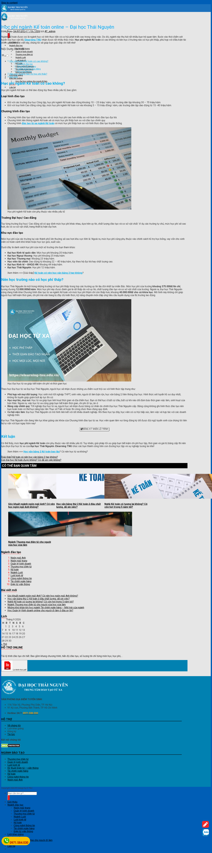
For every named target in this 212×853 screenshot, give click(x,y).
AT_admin (50, 31)
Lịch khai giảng (15, 834)
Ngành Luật (21, 57)
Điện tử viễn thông (20, 584)
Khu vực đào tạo (24, 71)
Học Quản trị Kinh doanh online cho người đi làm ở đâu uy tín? (40, 610)
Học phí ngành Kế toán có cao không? (29, 61)
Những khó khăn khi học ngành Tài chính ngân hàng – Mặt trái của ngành (45, 607)
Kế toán (15, 569)
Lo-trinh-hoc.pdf (19, 670)
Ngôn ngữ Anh (18, 557)
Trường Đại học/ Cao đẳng (29, 69)
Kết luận (14, 76)
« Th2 (4, 644)
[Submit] (8, 797)
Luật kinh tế (17, 575)
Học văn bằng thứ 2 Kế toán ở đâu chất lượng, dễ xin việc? (38, 598)
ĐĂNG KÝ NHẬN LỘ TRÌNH (95, 429)
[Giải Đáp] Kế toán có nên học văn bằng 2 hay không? (29, 457)
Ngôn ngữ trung (19, 560)
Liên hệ (12, 87)
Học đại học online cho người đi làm (33, 840)
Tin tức (4, 19)
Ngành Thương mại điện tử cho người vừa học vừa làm (36, 604)
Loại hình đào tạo (25, 64)
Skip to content (9, 2)
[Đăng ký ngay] (205, 826)
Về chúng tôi (14, 725)
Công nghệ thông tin (21, 578)
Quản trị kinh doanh (24, 51)
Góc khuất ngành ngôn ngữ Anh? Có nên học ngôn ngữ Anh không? (31, 505)
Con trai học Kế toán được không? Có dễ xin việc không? (31, 460)
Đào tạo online (15, 78)
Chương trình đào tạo (26, 66)
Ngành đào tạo (16, 45)
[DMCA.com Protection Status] (10, 746)
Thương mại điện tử (24, 54)
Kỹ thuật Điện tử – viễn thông (22, 768)
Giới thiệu (12, 801)
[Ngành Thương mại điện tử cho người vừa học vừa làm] (70, 535)
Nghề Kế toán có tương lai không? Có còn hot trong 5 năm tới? (125, 505)
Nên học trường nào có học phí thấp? (28, 74)
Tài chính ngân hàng (21, 581)
